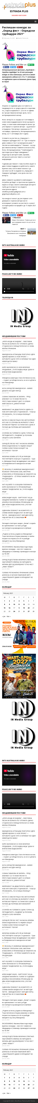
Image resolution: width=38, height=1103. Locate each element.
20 (28, 608)
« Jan (3, 616)
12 (24, 604)
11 (19, 604)
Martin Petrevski (23, 38)
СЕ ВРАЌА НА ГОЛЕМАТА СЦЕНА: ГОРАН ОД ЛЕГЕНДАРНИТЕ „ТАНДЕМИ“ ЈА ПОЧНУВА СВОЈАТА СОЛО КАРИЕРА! (18, 435)
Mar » (9, 616)
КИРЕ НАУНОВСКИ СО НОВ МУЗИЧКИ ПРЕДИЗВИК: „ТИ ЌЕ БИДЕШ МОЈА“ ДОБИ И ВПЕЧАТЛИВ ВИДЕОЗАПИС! (18, 369)
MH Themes (31, 1101)
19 (24, 608)
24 (14, 611)
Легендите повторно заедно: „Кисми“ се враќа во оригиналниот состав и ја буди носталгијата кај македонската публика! (18, 525)
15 (4, 608)
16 (9, 608)
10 (14, 604)
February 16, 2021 (9, 38)
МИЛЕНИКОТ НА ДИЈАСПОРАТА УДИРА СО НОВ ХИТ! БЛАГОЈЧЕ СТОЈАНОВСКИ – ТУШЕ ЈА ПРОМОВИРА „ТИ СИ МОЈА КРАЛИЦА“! (18, 411)
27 (28, 611)
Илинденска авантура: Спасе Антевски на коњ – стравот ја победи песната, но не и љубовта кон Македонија (19, 380)
